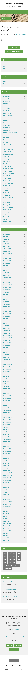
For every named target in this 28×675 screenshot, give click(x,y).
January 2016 (6, 526)
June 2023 (6, 321)
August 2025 (6, 263)
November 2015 (7, 530)
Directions (18, 645)
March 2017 (6, 494)
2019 (18, 556)
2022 (14, 559)
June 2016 (6, 514)
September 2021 (7, 369)
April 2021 (6, 381)
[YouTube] (15, 640)
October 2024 (7, 287)
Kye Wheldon (6, 147)
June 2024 (6, 297)
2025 (9, 562)
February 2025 (7, 277)
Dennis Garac (6, 118)
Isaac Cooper (6, 130)
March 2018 (6, 465)
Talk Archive (6, 19)
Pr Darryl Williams (8, 168)
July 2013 (5, 535)
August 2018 (6, 453)
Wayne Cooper (7, 221)
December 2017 (7, 473)
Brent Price (6, 103)
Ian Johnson (6, 127)
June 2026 (6, 239)
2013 (9, 553)
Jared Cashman (7, 135)
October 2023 (7, 311)
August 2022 (6, 345)
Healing (5, 66)
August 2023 (6, 316)
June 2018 (6, 458)
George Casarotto (8, 123)
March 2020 (6, 408)
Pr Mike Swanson (21, 34)
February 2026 (7, 248)
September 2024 (7, 289)
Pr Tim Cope (6, 195)
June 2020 (6, 405)
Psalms (5, 84)
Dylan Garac (6, 120)
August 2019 (6, 424)
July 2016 (5, 511)
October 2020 (7, 395)
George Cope (6, 125)
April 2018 (6, 463)
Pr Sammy (6, 190)
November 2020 (7, 393)
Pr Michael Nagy (7, 180)
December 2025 (7, 253)
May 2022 (5, 352)
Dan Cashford (7, 113)
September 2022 (7, 342)
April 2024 (6, 301)
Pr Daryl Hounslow (8, 171)
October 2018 (7, 449)
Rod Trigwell (6, 205)
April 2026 (6, 244)
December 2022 (7, 335)
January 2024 (6, 306)
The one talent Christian (9, 589)
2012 (5, 553)
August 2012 (6, 538)
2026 (14, 562)
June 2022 (6, 350)
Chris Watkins (7, 111)
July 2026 (5, 236)
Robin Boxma (6, 202)
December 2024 (7, 282)
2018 (14, 556)
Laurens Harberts (8, 149)
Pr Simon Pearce (7, 193)
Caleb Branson (7, 108)
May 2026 (5, 241)
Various (5, 219)
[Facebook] (12, 640)
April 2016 (6, 518)
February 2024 (7, 304)
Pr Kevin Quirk (7, 178)
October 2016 (7, 504)
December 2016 (7, 499)
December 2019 (7, 415)
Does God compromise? (10, 597)
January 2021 (6, 388)
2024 (5, 562)
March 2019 (6, 436)
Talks (12, 665)
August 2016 (6, 509)
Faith (4, 64)
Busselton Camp (8, 565)
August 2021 (6, 371)
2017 (9, 556)
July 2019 (5, 427)
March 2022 (6, 357)
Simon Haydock (7, 212)
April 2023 (6, 326)
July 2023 (5, 318)
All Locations (13, 649)
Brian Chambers (7, 106)
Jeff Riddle (6, 137)
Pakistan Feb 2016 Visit (13, 51)
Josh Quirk (6, 142)
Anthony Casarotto (8, 99)
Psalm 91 (15, 47)
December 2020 (7, 391)
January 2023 (6, 333)
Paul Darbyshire (7, 159)
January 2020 (6, 412)
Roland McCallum (8, 207)
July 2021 (5, 374)
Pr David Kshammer (8, 173)
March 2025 (6, 275)
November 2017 (7, 475)
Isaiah (4, 81)
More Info (9, 645)
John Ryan (6, 139)
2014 (14, 553)
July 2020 (5, 403)
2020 (5, 559)
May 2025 (5, 270)
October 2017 (7, 477)
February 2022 (7, 359)
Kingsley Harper (7, 144)
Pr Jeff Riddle (7, 176)
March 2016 (6, 521)
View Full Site (14, 660)
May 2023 (5, 323)
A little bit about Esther (9, 581)
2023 (18, 559)
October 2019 (7, 420)
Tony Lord (6, 217)
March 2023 (6, 328)
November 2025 (7, 256)
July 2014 (5, 533)
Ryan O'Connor (7, 209)
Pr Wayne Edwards (8, 197)
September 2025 (7, 261)
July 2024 (5, 294)
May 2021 (5, 379)
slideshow (16, 565)
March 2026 (6, 246)
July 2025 (5, 265)
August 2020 (6, 400)
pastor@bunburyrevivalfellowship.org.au (14, 636)
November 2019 (7, 417)
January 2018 (6, 470)
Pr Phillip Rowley (7, 188)
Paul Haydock (7, 161)
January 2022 (6, 362)
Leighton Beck (7, 152)
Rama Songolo (7, 200)
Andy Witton (6, 96)
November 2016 (7, 502)
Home (7, 665)
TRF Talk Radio (7, 568)
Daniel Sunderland (8, 115)
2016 (11, 40)
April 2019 (6, 434)
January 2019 (6, 441)
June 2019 (6, 429)
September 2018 (7, 451)
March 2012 (6, 540)
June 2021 (6, 376)
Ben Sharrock (7, 101)
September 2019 (7, 422)
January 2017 (6, 497)
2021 (9, 559)
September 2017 (7, 480)
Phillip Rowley (7, 166)
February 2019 (7, 439)
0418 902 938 (15, 629)
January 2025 (6, 280)
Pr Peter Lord (6, 185)
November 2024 (7, 285)
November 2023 (7, 309)
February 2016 (7, 523)
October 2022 (7, 340)
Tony (4, 214)
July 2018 (5, 456)
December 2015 (7, 528)
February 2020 (7, 410)
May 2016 (5, 516)
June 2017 (6, 487)
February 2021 (7, 386)
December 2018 (7, 444)
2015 (18, 553)
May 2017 (5, 489)
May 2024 (5, 299)
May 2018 (5, 461)
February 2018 (7, 468)
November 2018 (7, 446)
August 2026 (6, 234)
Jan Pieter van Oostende (10, 132)
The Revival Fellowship (14, 4)
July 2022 (5, 347)
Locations (19, 665)
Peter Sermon (7, 164)
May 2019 (5, 432)
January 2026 (6, 251)
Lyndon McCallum (8, 154)
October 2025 (7, 258)
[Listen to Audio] (15, 584)
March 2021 (6, 383)
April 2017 (6, 492)
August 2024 (6, 292)
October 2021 (7, 367)
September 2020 (7, 398)
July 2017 (5, 485)
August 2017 (6, 482)
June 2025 (6, 268)
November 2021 (7, 364)
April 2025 (6, 273)
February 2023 (7, 330)
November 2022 (7, 338)
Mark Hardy (6, 156)
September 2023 (7, 314)
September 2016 (7, 506)
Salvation (5, 69)
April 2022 (6, 355)
